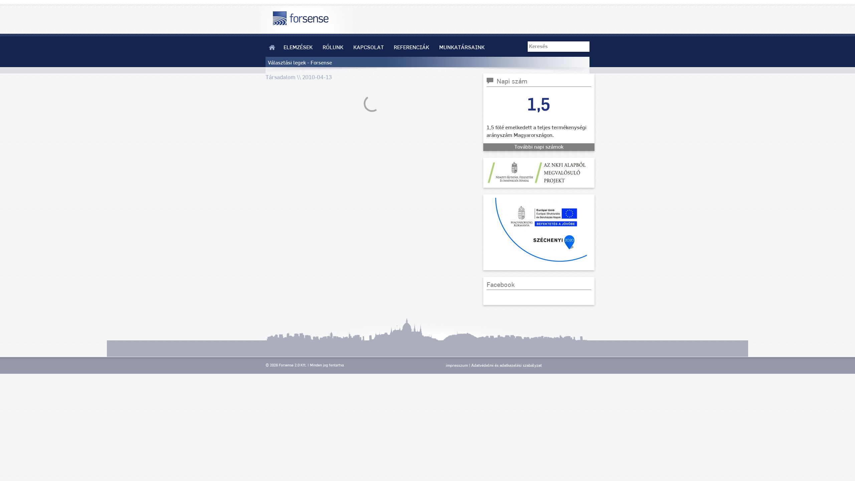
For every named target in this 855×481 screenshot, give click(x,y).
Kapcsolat (368, 47)
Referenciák (411, 47)
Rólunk (333, 47)
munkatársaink (462, 47)
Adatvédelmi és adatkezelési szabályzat (506, 365)
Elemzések (298, 47)
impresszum (457, 365)
